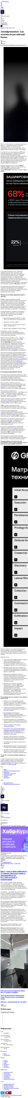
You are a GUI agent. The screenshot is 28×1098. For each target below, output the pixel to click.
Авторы (6, 1065)
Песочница (6, 1067)
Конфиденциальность (9, 1079)
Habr (8, 1096)
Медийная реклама (8, 1085)
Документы (6, 1076)
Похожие (12, 1012)
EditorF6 (3, 28)
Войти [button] (2, 9)
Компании (6, 1064)
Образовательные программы (11, 1088)
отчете (10, 653)
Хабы (5, 1063)
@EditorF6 (7, 817)
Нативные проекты (8, 1086)
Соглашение (7, 1077)
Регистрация (7, 1055)
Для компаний (7, 1075)
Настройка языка (5, 1095)
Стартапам (6, 1089)
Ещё (5, 1005)
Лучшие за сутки (5, 1012)
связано (15, 157)
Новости (6, 1061)
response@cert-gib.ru (6, 763)
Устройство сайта (8, 1072)
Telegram (3, 803)
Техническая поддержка (15, 1095)
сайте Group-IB (12, 764)
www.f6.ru (6, 1033)
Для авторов (7, 1073)
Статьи (5, 1060)
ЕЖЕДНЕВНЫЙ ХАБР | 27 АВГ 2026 (10, 863)
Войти (5, 1053)
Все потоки (6, 1)
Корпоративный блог (9, 1084)
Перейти (3, 860)
